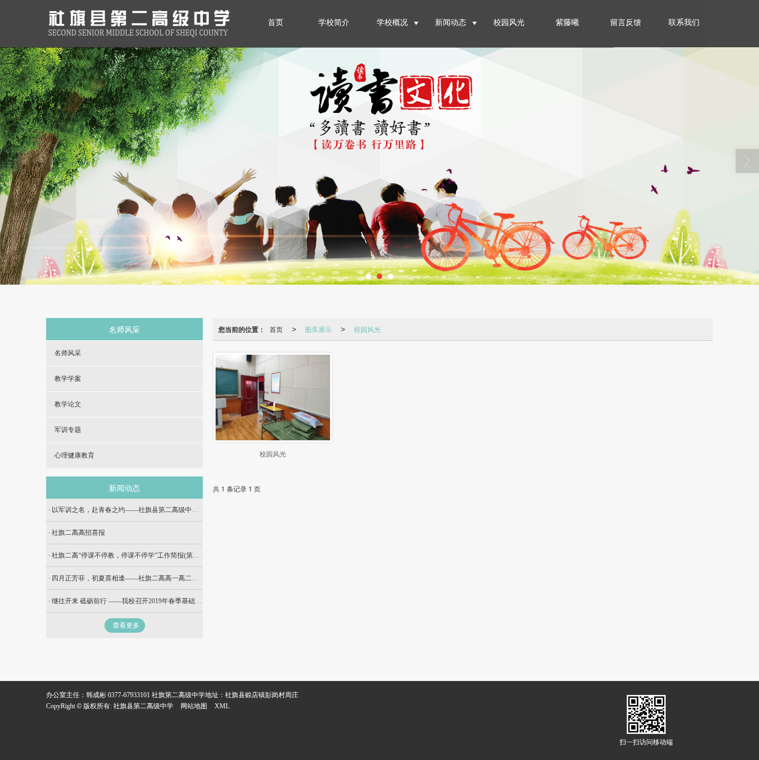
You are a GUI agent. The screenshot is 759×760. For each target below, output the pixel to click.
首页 (275, 22)
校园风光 (509, 22)
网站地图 (194, 706)
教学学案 (67, 379)
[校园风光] (273, 397)
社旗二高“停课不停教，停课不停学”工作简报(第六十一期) (137, 555)
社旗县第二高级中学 (143, 706)
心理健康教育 (74, 455)
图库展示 (318, 329)
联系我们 (684, 22)
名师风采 (67, 353)
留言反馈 (625, 22)
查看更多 (126, 625)
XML (221, 706)
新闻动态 (450, 22)
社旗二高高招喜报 (78, 533)
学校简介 (333, 22)
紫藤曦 (567, 22)
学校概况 (392, 22)
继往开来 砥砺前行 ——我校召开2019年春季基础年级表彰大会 (143, 601)
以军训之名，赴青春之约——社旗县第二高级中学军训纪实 (138, 510)
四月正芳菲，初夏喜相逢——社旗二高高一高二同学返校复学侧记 (148, 578)
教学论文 (67, 404)
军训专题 (67, 430)
